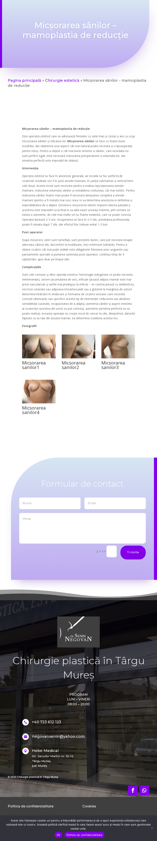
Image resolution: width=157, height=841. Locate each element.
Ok (58, 835)
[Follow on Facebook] (133, 790)
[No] (152, 828)
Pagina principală (24, 80)
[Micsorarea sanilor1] (39, 357)
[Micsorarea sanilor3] (118, 357)
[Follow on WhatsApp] (144, 790)
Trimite (133, 552)
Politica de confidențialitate (84, 835)
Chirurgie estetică (62, 80)
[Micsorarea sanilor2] (78, 357)
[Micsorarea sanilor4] (39, 402)
